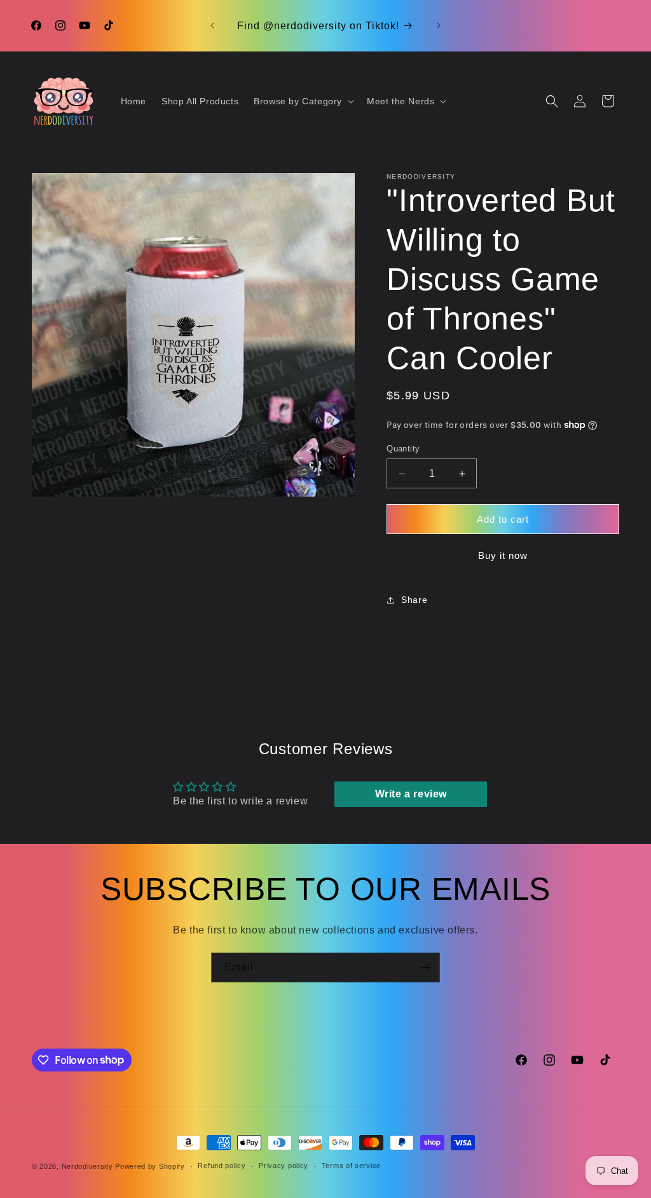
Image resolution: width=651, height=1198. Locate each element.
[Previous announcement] (212, 25)
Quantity (403, 448)
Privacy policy (283, 1165)
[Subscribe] (425, 967)
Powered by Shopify (150, 1166)
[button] (302, 101)
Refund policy (221, 1165)
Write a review (411, 793)
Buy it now (503, 555)
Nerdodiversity (87, 1166)
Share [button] (414, 600)
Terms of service (351, 1165)
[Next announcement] (439, 25)
